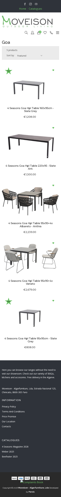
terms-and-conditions (13, 411)
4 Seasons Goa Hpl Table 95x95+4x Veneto (30, 282)
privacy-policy (9, 406)
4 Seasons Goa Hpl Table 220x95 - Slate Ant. (30, 167)
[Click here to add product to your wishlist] (53, 70)
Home (22, 8)
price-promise (9, 416)
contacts (6, 426)
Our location (8, 421)
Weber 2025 (8, 451)
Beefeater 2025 (10, 456)
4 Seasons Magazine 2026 (15, 446)
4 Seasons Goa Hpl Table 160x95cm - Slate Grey (30, 110)
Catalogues (35, 8)
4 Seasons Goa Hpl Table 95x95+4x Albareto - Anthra (30, 225)
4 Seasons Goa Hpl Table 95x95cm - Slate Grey (30, 340)
